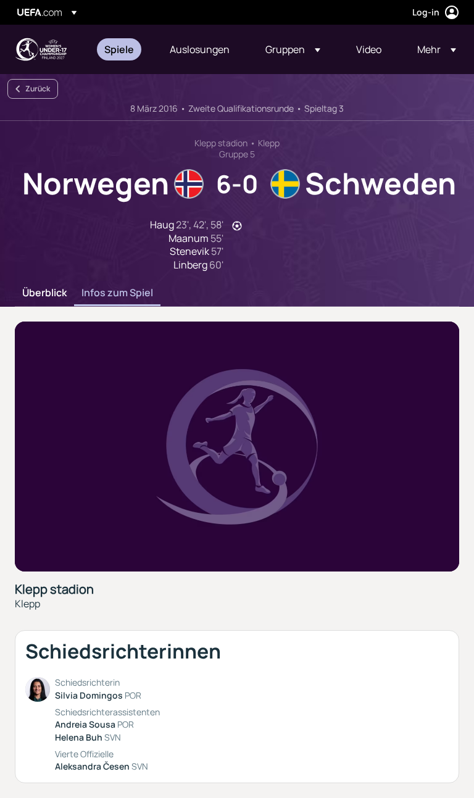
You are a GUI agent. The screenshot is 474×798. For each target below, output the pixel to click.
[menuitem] (121, 49)
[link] (119, 49)
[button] (292, 49)
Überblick (44, 293)
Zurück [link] (37, 88)
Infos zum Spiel (117, 293)
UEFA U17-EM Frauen (41, 49)
